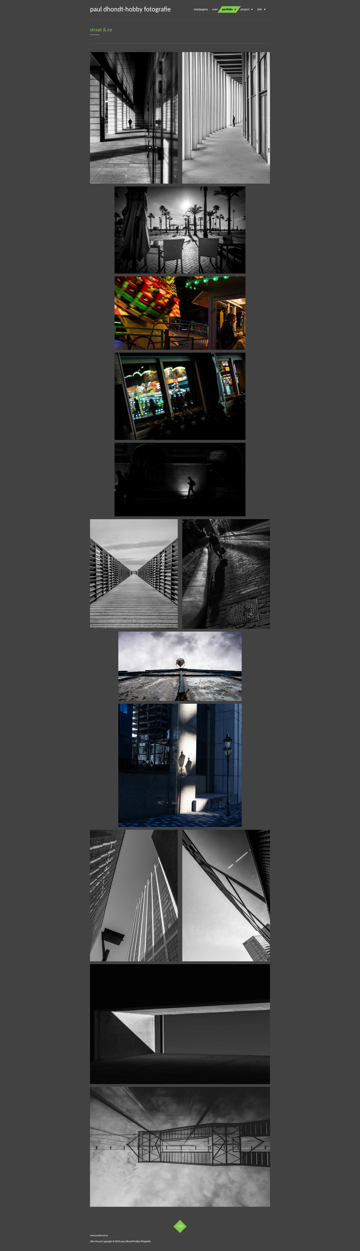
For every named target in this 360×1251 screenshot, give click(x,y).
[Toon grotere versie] (134, 574)
